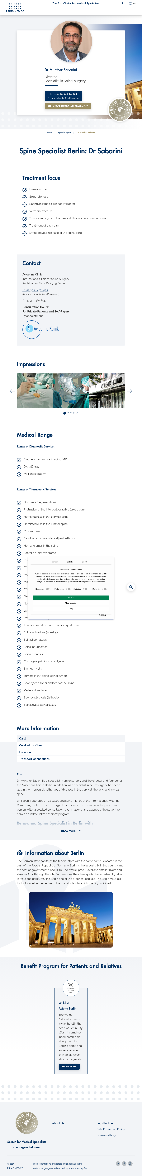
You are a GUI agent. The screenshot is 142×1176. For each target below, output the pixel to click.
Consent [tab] (55, 562)
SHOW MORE (68, 831)
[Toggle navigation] (132, 11)
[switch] (68, 589)
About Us (58, 1123)
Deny (71, 609)
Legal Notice (105, 1123)
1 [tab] (65, 413)
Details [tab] (70, 562)
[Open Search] (122, 3)
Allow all (71, 597)
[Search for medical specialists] (131, 587)
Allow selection (71, 603)
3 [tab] (71, 413)
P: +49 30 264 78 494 (35, 290)
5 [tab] (77, 413)
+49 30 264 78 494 (63, 96)
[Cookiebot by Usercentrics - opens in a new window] (99, 615)
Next (129, 391)
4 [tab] (74, 413)
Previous (12, 391)
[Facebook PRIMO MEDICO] (124, 1163)
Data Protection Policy (111, 1129)
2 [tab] (68, 413)
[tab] (71, 738)
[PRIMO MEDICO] (15, 7)
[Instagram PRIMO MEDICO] (130, 1163)
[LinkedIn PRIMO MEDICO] (118, 1163)
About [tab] (84, 562)
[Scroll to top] (136, 1170)
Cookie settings (106, 1135)
